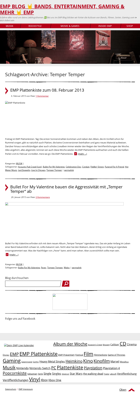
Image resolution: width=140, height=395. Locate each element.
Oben (122, 390)
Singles (56, 374)
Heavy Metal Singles (52, 361)
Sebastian (32, 373)
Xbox (44, 380)
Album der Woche (70, 344)
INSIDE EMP (105, 26)
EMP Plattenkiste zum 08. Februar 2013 (47, 90)
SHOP (130, 26)
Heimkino (74, 361)
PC (53, 367)
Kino (88, 361)
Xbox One (54, 380)
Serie (40, 373)
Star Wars (76, 374)
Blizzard (106, 345)
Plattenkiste (70, 367)
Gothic (36, 361)
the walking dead (93, 373)
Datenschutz (10, 389)
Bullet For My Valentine (54, 166)
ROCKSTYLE (35, 26)
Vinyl (34, 379)
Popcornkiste (15, 373)
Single (47, 374)
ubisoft (113, 373)
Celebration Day (73, 166)
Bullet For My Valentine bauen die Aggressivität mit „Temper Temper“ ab (66, 189)
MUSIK (9, 26)
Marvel (114, 361)
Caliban (114, 344)
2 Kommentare (43, 197)
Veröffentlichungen (15, 380)
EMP (14, 354)
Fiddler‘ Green (97, 166)
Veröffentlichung (127, 373)
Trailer (106, 374)
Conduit (85, 166)
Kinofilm (102, 361)
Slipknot (65, 374)
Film (88, 353)
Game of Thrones (116, 354)
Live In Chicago (38, 170)
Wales (67, 267)
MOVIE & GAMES (70, 26)
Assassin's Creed (95, 345)
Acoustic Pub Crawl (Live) (30, 166)
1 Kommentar (42, 96)
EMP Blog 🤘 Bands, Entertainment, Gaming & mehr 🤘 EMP (62, 9)
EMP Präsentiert (66, 354)
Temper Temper (54, 170)
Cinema (132, 344)
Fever (43, 267)
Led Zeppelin (24, 170)
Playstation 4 (111, 368)
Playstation (93, 367)
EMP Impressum (26, 389)
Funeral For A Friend (114, 166)
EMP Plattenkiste (38, 353)
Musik (9, 367)
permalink (69, 170)
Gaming (12, 360)
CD (123, 343)
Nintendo (22, 368)
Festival (79, 354)
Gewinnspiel (26, 361)
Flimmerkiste (100, 354)
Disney (6, 354)
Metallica (124, 361)
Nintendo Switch (40, 368)
